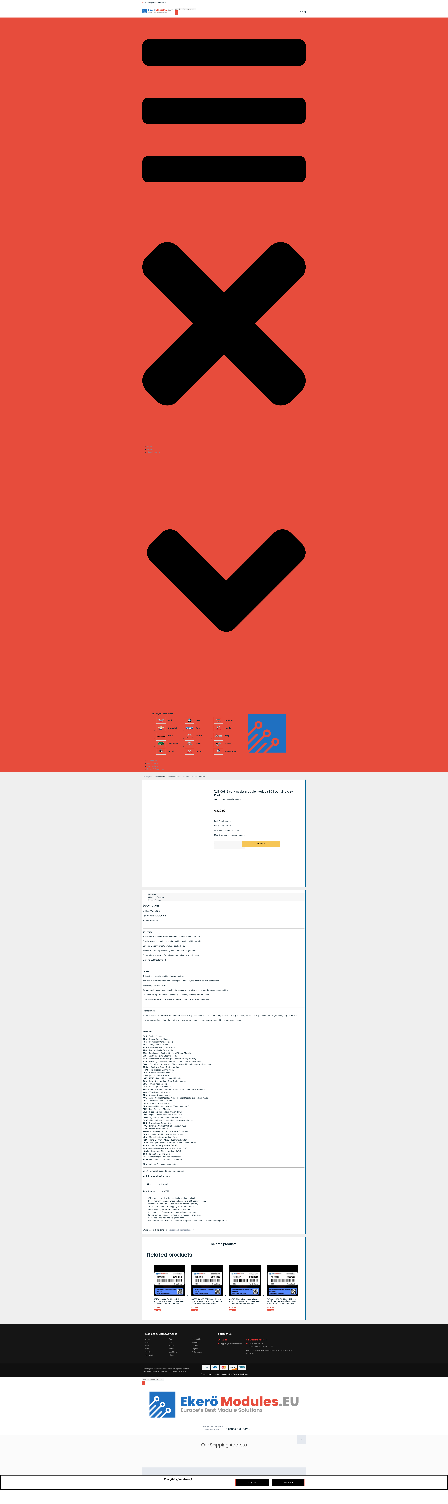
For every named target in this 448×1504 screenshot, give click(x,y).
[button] (224, 230)
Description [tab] (152, 894)
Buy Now (261, 843)
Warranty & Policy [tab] (154, 900)
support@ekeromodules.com (181, 1230)
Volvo (151, 777)
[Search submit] (176, 12)
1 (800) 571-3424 (238, 1429)
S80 (156, 777)
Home (146, 777)
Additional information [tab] (156, 897)
